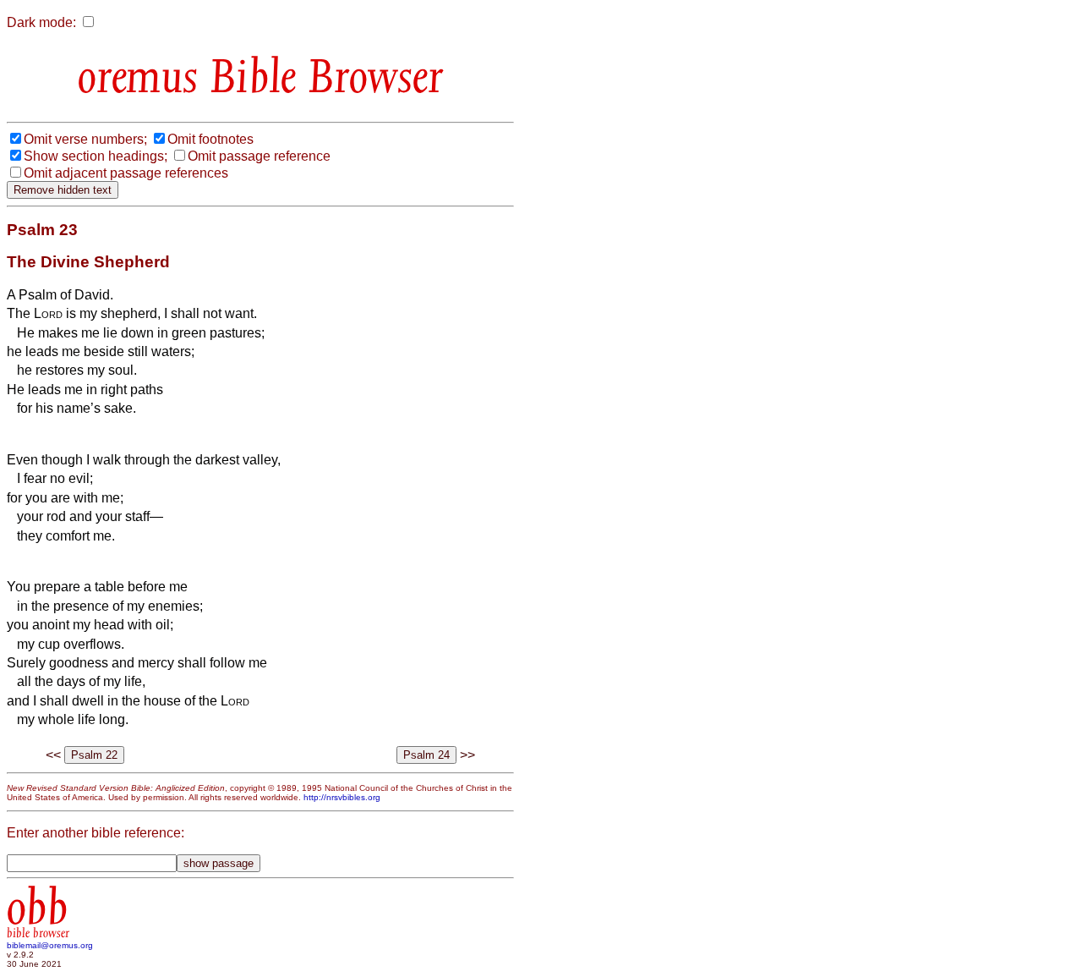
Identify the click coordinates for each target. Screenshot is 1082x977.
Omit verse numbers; (85, 139)
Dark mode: (41, 22)
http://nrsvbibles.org (341, 797)
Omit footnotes (210, 139)
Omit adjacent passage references (126, 173)
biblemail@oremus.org (50, 945)
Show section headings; (95, 156)
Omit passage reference (259, 156)
